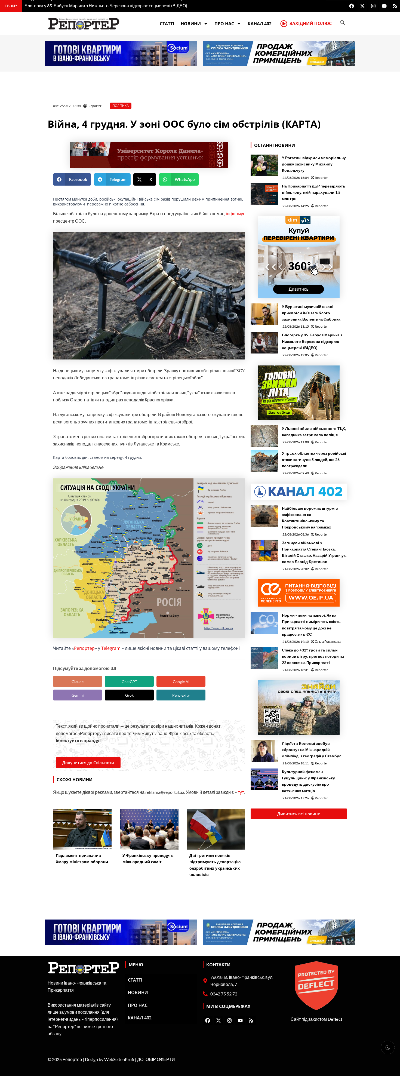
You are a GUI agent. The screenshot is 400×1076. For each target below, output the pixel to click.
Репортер (84, 648)
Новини (191, 24)
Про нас (224, 24)
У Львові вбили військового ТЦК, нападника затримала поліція (314, 431)
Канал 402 (260, 24)
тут (241, 792)
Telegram (111, 648)
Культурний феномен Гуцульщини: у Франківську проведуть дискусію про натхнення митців (308, 781)
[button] (72, 179)
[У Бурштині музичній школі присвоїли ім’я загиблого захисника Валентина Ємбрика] (264, 314)
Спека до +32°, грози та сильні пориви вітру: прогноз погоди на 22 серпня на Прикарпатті (313, 656)
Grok (129, 695)
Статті (167, 24)
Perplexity (181, 695)
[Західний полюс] (283, 23)
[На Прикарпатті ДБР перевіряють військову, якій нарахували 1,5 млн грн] (264, 194)
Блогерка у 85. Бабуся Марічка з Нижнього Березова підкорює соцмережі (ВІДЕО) (312, 341)
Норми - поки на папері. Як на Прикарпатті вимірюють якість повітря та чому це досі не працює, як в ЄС (311, 624)
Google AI (181, 681)
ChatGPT (129, 681)
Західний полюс (311, 23)
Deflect (335, 1019)
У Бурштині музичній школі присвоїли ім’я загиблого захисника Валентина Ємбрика (311, 312)
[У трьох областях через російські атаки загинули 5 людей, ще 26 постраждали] (264, 461)
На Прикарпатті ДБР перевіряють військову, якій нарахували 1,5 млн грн (313, 192)
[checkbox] (388, 1047)
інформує (235, 213)
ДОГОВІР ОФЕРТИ (156, 1059)
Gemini (78, 695)
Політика (120, 106)
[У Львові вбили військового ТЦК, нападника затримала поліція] (264, 436)
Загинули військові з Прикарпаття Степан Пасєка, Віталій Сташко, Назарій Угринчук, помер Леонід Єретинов (314, 552)
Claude (78, 681)
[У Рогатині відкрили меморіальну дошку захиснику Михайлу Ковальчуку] (264, 165)
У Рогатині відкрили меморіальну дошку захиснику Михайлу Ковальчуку (314, 164)
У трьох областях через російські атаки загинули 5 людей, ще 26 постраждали (314, 459)
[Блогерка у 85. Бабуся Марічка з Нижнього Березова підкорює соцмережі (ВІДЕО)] (264, 342)
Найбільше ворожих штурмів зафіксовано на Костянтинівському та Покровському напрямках (310, 517)
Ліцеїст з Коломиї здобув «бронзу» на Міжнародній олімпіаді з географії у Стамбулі (312, 749)
